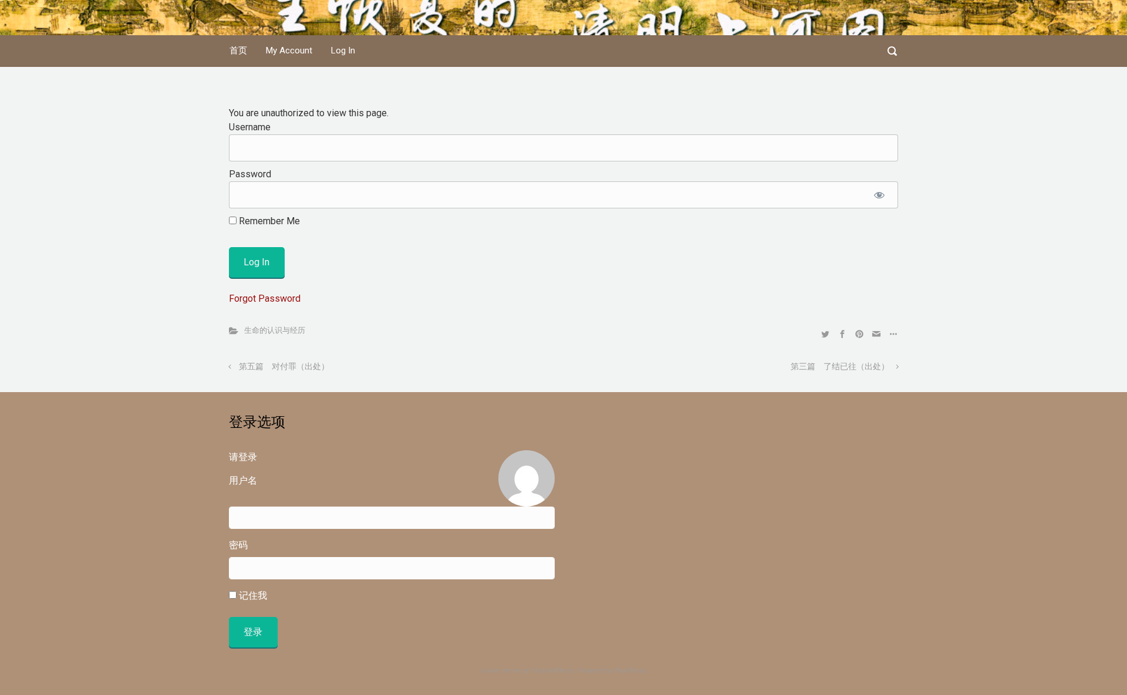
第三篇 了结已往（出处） (840, 367)
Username (250, 127)
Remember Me (268, 221)
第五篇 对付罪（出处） (284, 367)
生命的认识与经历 (274, 330)
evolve (490, 670)
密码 (238, 545)
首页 (238, 50)
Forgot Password (265, 298)
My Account (289, 50)
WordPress (630, 670)
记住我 (252, 595)
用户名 (243, 480)
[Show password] (879, 194)
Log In (343, 50)
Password (250, 174)
